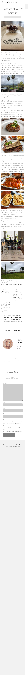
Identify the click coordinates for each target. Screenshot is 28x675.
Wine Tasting (17, 330)
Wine (12, 330)
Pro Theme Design (16, 446)
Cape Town (16, 319)
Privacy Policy (5, 445)
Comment (5, 383)
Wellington (11, 328)
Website (4, 414)
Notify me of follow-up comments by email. (12, 429)
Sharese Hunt (17, 16)
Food (18, 321)
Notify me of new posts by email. (14, 432)
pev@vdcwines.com (6, 285)
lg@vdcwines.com (17, 285)
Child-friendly (12, 321)
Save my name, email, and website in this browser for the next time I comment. (12, 423)
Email (4, 408)
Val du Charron (14, 323)
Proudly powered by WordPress (15, 445)
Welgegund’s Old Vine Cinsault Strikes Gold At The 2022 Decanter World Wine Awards (6, 306)
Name (4, 403)
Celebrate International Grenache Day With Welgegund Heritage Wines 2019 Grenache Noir (17, 293)
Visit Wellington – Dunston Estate (5, 290)
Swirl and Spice (11, 2)
